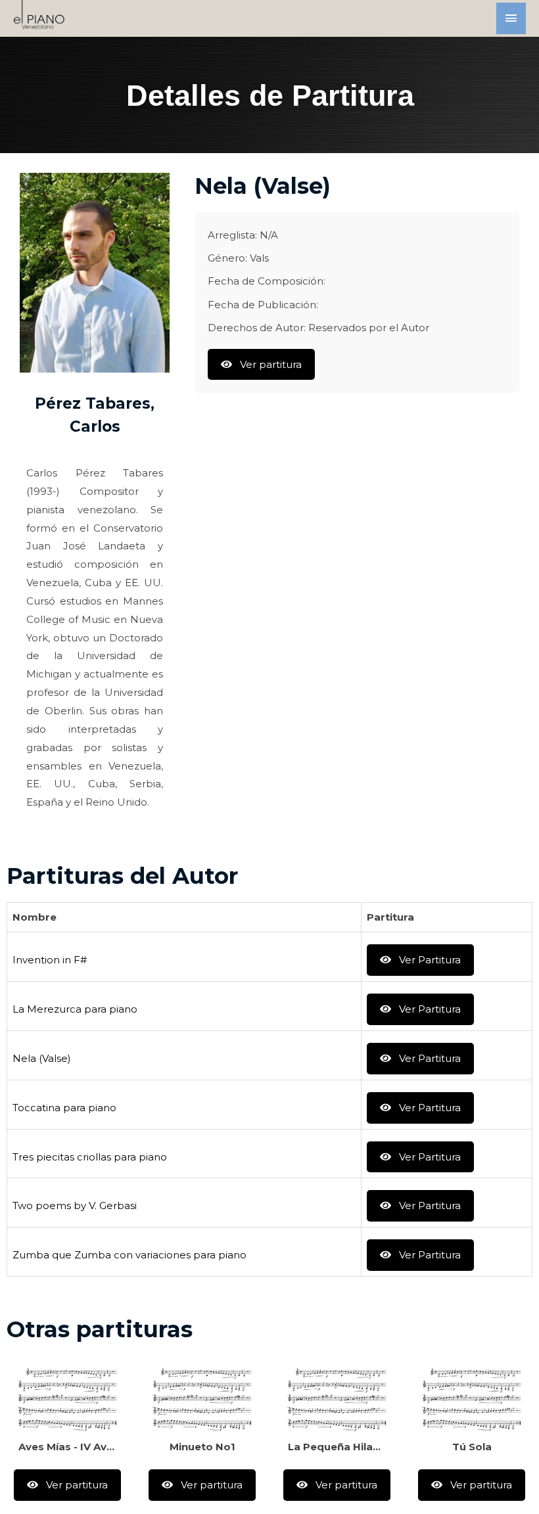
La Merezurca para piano (74, 1009)
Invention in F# (49, 959)
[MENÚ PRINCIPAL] (511, 18)
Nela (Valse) (41, 1058)
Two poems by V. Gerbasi (74, 1205)
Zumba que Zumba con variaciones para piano (129, 1255)
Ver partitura (269, 364)
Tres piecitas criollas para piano (89, 1157)
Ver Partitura (428, 959)
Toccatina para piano (64, 1107)
